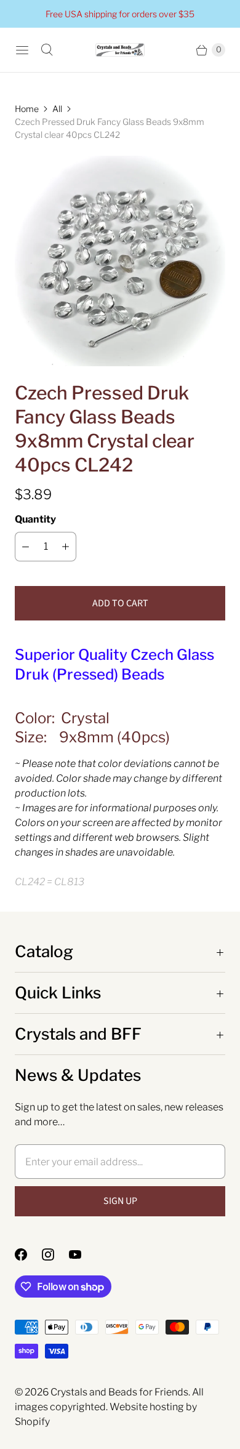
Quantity (35, 519)
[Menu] (22, 50)
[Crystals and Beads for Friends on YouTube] (82, 1254)
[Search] (46, 50)
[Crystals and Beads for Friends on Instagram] (55, 1254)
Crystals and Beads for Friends (119, 1392)
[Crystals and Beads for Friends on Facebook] (28, 1254)
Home (27, 108)
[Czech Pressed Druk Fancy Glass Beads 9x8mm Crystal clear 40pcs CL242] (120, 261)
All (57, 108)
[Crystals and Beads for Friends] (120, 50)
